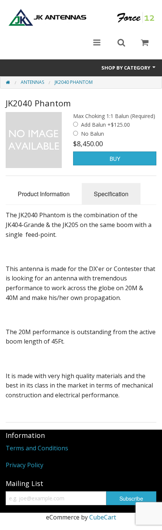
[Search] (121, 43)
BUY (115, 158)
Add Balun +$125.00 (105, 124)
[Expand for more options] (97, 43)
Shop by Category (126, 67)
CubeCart (102, 517)
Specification (111, 193)
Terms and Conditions (37, 448)
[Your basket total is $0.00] (144, 43)
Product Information (44, 193)
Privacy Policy (24, 465)
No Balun (92, 133)
